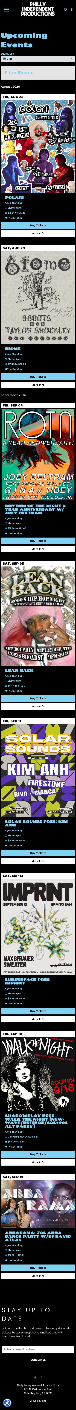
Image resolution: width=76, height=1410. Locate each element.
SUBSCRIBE (38, 1360)
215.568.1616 (38, 1401)
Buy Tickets (38, 225)
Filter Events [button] (19, 72)
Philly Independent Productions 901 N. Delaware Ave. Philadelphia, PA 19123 (38, 1389)
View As (7, 54)
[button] (6, 9)
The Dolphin (14, 218)
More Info (38, 233)
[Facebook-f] (71, 9)
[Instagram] (65, 9)
